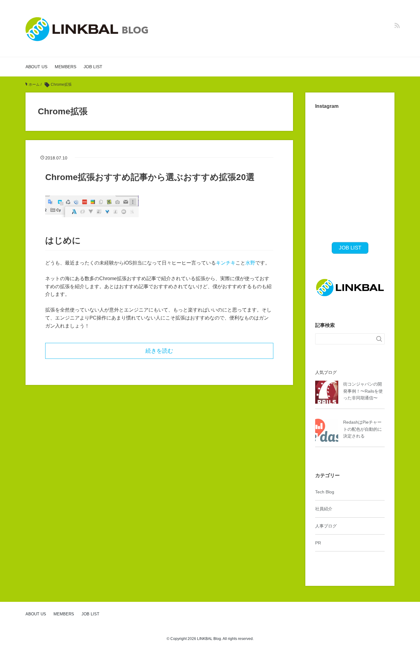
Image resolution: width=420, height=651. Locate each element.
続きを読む (159, 351)
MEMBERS (65, 66)
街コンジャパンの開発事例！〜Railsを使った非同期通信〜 (363, 391)
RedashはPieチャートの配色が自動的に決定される (362, 429)
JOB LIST (93, 66)
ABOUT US (36, 66)
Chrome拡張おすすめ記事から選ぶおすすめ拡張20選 (150, 177)
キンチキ (226, 262)
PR (318, 542)
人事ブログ (326, 526)
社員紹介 (323, 508)
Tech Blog (324, 491)
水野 (250, 262)
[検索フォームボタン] (379, 339)
